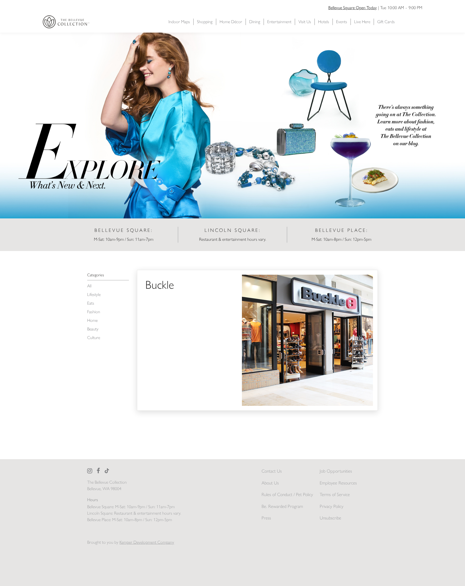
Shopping (205, 21)
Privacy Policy (331, 506)
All (89, 285)
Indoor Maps (179, 21)
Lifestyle (94, 294)
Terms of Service (335, 494)
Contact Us (272, 471)
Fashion (93, 311)
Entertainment (279, 21)
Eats (90, 303)
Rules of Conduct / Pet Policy (287, 494)
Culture (93, 337)
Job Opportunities (336, 471)
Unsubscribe (330, 518)
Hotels (323, 21)
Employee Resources (338, 483)
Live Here (362, 21)
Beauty (92, 329)
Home (92, 320)
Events (341, 21)
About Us (270, 483)
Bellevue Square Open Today (352, 7)
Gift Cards (386, 21)
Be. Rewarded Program (282, 506)
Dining (254, 21)
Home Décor (231, 21)
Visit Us (304, 21)
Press (266, 518)
